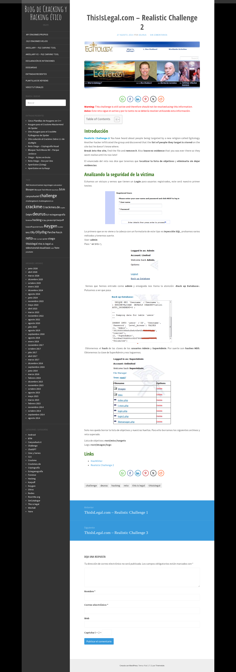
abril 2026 (32, 272)
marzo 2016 (33, 374)
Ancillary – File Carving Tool (41, 48)
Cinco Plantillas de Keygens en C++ (44, 120)
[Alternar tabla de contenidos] (115, 119)
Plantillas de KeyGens (37, 81)
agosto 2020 (34, 323)
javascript (51, 220)
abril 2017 (32, 356)
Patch (59, 232)
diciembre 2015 (35, 381)
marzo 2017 (33, 359)
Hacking (32, 478)
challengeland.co (45, 201)
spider (45, 239)
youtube (29, 252)
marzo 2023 (33, 312)
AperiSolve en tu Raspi (39, 168)
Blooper (30, 189)
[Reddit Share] (161, 99)
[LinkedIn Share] (138, 99)
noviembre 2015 (36, 385)
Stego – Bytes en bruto (39, 157)
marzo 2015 (33, 399)
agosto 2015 (34, 392)
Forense (32, 474)
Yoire (56, 247)
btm (62, 189)
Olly (32, 232)
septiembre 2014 (36, 414)
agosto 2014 (34, 418)
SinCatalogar (34, 500)
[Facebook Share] (130, 99)
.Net (28, 184)
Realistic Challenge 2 (102, 465)
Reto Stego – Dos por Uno (40, 160)
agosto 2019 (34, 330)
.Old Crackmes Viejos (37, 41)
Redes (31, 493)
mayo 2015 (33, 396)
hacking (37, 220)
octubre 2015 (34, 388)
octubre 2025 (34, 283)
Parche (51, 232)
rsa (34, 238)
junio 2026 (33, 268)
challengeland (32, 201)
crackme (34, 206)
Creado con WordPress (129, 665)
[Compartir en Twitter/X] (153, 99)
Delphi (29, 214)
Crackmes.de (51, 207)
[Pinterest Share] (146, 99)
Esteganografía (35, 471)
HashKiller (96, 461)
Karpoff (31, 482)
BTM (30, 438)
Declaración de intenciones (40, 61)
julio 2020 (32, 326)
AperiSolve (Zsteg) (37, 164)
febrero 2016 (34, 377)
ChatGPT (32, 449)
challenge (48, 195)
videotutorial (32, 247)
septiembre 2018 (36, 334)
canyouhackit (32, 196)
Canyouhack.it (34, 442)
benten (40, 185)
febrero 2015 (34, 403)
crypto (62, 208)
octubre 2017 (34, 348)
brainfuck (55, 190)
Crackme (32, 460)
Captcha (89, 632)
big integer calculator (53, 185)
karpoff (60, 220)
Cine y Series (34, 453)
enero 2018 (33, 341)
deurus (39, 214)
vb (52, 244)
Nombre (89, 591)
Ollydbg (41, 232)
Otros (31, 489)
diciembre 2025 (35, 279)
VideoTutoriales (34, 87)
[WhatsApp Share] (122, 99)
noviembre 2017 (36, 345)
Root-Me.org (34, 496)
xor (52, 248)
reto (29, 238)
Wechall (31, 507)
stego (51, 238)
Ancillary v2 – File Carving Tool (42, 54)
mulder (60, 227)
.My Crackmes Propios (37, 35)
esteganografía (57, 214)
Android (33, 185)
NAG (28, 232)
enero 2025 (33, 286)
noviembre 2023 (36, 301)
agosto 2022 (34, 319)
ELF (47, 214)
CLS (30, 456)
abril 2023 (32, 308)
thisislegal (32, 243)
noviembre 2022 (36, 315)
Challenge (33, 445)
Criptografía (34, 467)
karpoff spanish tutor (35, 227)
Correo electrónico (96, 604)
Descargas (31, 67)
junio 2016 (33, 370)
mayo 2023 (33, 304)
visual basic (45, 247)
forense (29, 220)
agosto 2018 (34, 337)
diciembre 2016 (35, 363)
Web (86, 618)
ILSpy (44, 220)
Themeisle (160, 665)
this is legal (44, 243)
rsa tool (39, 239)
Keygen (50, 226)
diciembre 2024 (35, 290)
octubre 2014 (34, 410)
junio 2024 (33, 297)
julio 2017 (32, 352)
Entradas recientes (36, 74)
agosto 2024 (34, 293)
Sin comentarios (158, 34)
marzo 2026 (33, 275)
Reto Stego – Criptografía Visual (43, 146)
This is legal (33, 504)
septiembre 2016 (36, 367)
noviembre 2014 (36, 407)
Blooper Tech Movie (43, 189)
